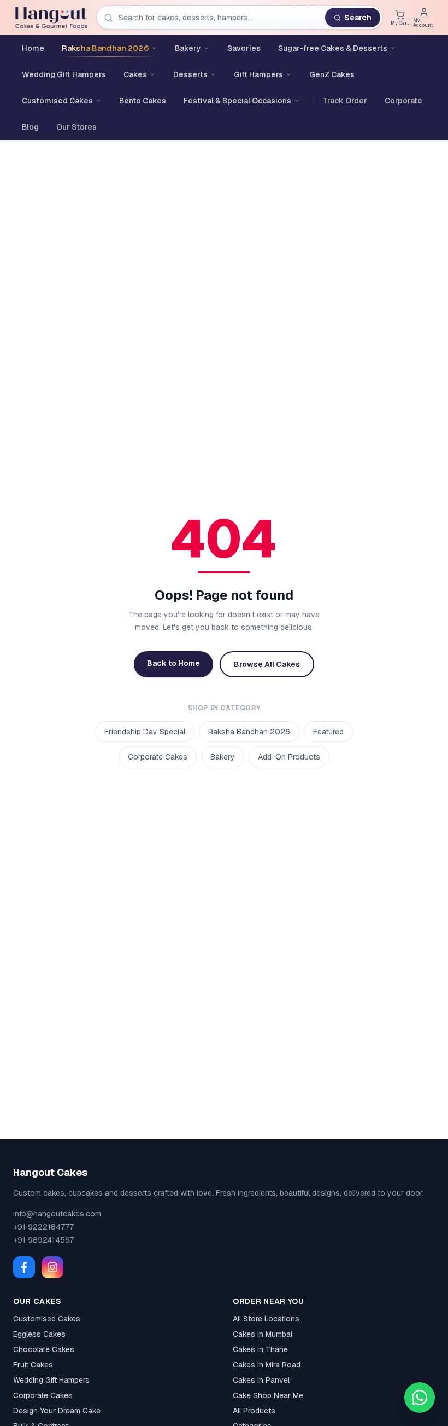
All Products (254, 1411)
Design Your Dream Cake (57, 1411)
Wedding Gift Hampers (51, 1380)
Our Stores (76, 127)
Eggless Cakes (39, 1334)
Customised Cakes (46, 1319)
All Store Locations (266, 1319)
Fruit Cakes (33, 1365)
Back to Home (173, 663)
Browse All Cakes (267, 664)
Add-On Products (289, 757)
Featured (328, 732)
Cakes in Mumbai (262, 1334)
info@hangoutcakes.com (57, 1214)
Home (33, 48)
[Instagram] (52, 1267)
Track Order (344, 101)
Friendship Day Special (144, 732)
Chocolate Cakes (43, 1349)
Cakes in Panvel (261, 1380)
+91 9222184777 (43, 1227)
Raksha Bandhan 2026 (249, 732)
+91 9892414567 (43, 1240)
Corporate (403, 101)
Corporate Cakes (157, 757)
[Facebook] (24, 1267)
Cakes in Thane (260, 1349)
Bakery (222, 757)
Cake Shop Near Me (268, 1395)
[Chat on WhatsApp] (419, 1397)
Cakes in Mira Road (266, 1365)
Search (358, 17)
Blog (30, 127)
